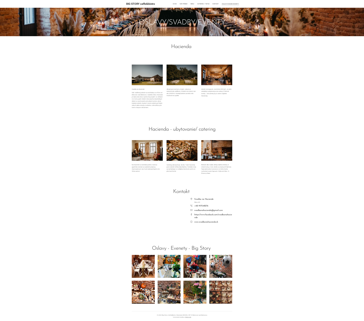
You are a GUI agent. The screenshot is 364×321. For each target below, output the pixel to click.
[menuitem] (175, 4)
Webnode (188, 317)
